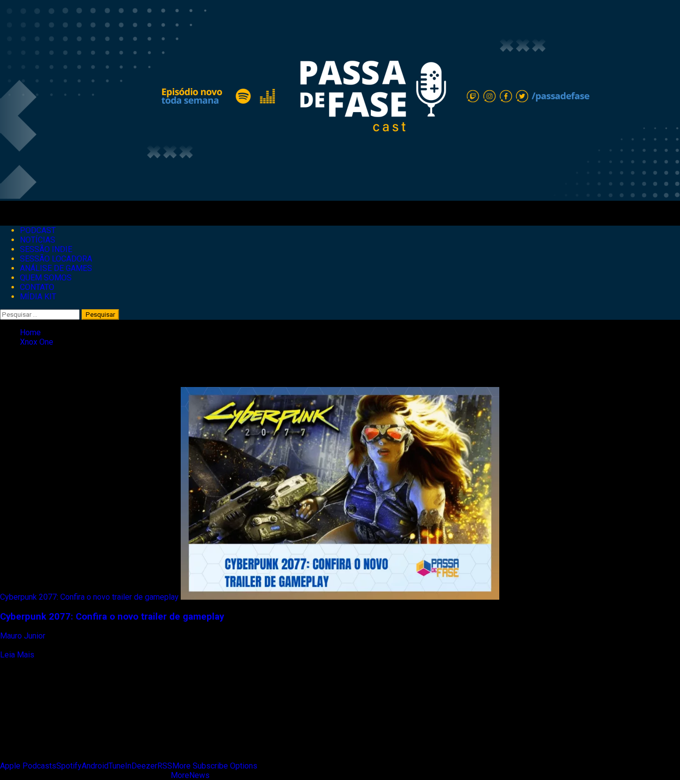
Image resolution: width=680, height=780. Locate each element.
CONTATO (37, 287)
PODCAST (38, 230)
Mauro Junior (23, 636)
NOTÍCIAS (37, 240)
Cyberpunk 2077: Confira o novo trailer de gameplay (89, 597)
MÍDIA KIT (38, 296)
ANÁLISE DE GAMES (56, 268)
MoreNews (190, 775)
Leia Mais (17, 654)
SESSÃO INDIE (46, 249)
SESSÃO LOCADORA (56, 258)
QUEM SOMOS (46, 277)
